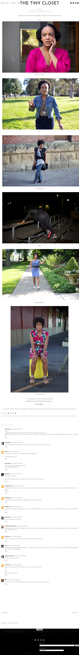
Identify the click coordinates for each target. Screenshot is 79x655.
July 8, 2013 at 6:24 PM (16, 463)
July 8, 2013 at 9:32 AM (13, 451)
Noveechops (8, 442)
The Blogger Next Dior (10, 526)
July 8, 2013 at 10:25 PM (16, 506)
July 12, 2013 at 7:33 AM (16, 564)
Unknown (7, 536)
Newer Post (5, 612)
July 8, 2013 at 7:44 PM (15, 473)
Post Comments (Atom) (12, 623)
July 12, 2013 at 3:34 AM (20, 555)
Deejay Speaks (8, 485)
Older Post (75, 612)
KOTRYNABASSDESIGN (51, 653)
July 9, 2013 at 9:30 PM (14, 545)
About (7, 3)
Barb (6, 579)
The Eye (7, 491)
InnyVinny (7, 473)
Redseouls (7, 517)
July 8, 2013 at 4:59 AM (17, 442)
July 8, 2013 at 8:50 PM (16, 497)
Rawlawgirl (7, 497)
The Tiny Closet (33, 653)
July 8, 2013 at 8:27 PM (18, 485)
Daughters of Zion (9, 555)
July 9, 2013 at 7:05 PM (22, 526)
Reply (6, 437)
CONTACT (13, 3)
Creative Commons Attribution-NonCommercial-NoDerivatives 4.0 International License (49, 631)
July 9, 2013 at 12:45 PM (16, 517)
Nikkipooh (7, 506)
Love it (6, 545)
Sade (6, 451)
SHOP (18, 3)
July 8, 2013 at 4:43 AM (16, 429)
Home (2, 3)
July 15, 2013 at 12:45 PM (14, 579)
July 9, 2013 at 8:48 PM (15, 536)
